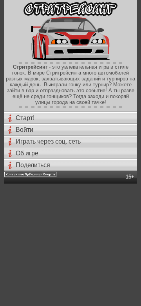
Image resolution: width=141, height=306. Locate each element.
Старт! (25, 118)
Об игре (27, 153)
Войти (24, 129)
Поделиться (33, 165)
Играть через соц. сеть (48, 141)
